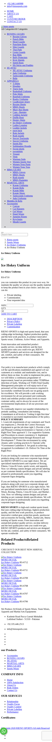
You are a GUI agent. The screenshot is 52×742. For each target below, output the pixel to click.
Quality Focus (13, 704)
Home (10, 680)
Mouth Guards (19, 222)
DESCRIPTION (14, 319)
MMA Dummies (20, 180)
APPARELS (13, 81)
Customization (13, 326)
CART (10, 16)
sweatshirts (18, 151)
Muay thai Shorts (20, 109)
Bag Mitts (17, 55)
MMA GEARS (14, 169)
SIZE (3, 305)
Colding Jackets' (20, 115)
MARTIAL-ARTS (15, 182)
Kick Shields (18, 60)
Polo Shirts (18, 94)
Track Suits (18, 89)
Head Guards (19, 42)
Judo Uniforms (19, 73)
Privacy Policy (13, 321)
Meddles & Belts (14, 201)
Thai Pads (17, 49)
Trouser (16, 154)
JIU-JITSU (12, 661)
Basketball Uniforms (22, 91)
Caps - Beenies (19, 112)
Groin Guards (19, 52)
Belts (15, 78)
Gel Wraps (17, 211)
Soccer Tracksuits (21, 138)
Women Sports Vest (22, 162)
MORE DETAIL (9, 559)
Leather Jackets (20, 128)
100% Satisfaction (15, 682)
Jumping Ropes (20, 216)
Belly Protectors (20, 57)
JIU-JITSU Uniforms (22, 70)
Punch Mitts (18, 39)
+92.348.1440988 (15, 3)
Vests (15, 156)
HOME (10, 11)
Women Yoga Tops (21, 167)
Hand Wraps (18, 214)
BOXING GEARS (16, 34)
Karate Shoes (19, 193)
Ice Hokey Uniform (10, 562)
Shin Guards (18, 47)
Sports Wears (13, 668)
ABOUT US (13, 13)
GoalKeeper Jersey (21, 102)
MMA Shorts (19, 107)
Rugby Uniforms (20, 99)
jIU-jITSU (11, 68)
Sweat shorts (18, 149)
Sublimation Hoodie (22, 146)
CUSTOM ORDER (16, 19)
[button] (14, 29)
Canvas (16, 206)
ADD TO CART (9, 314)
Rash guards (18, 136)
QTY (3, 308)
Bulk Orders (12, 687)
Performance (12, 712)
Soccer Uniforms (20, 141)
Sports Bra (17, 143)
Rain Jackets (18, 133)
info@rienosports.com (17, 6)
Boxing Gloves (20, 36)
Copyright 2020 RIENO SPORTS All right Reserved (25, 728)
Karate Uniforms (20, 185)
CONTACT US (14, 21)
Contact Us (12, 690)
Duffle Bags (18, 117)
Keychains (17, 219)
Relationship (12, 701)
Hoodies (16, 86)
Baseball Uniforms (21, 96)
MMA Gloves (19, 172)
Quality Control (14, 706)
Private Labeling (14, 324)
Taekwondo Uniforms (23, 76)
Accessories (12, 203)
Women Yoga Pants (21, 164)
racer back (17, 130)
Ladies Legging (20, 125)
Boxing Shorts (19, 104)
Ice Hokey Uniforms (22, 122)
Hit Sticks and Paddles (23, 65)
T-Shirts (16, 83)
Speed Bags (18, 62)
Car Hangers (18, 209)
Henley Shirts (19, 120)
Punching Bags (20, 44)
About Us (11, 685)
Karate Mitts (18, 190)
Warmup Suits (19, 159)
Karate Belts (18, 188)
